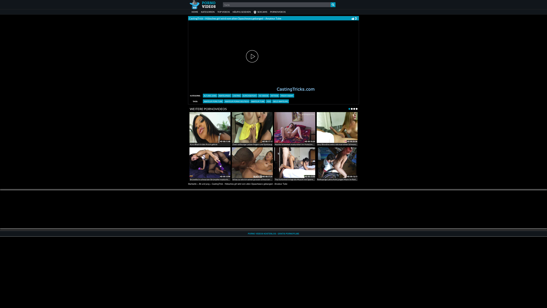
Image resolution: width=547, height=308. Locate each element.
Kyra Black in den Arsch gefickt (203, 144)
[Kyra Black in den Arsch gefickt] (209, 127)
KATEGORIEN (208, 12)
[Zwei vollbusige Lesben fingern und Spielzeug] (252, 127)
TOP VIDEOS (223, 12)
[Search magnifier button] (333, 4)
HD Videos (263, 95)
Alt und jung (210, 95)
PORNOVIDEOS (278, 12)
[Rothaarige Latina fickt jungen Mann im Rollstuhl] (337, 162)
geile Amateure (280, 101)
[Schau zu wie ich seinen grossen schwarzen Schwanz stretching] (252, 162)
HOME (195, 12)
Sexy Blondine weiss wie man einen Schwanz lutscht (340, 144)
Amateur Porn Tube (213, 101)
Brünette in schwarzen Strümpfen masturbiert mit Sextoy (215, 179)
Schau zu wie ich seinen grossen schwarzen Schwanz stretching (260, 179)
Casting (236, 95)
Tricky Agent (287, 95)
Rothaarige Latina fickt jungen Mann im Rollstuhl (338, 179)
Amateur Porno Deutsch (237, 101)
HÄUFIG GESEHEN (242, 12)
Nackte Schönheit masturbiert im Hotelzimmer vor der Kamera (302, 144)
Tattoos (274, 95)
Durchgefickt (249, 95)
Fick (269, 101)
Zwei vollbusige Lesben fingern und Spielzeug (252, 144)
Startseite (192, 183)
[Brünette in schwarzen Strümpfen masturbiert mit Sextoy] (209, 162)
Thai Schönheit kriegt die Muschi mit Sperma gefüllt (297, 179)
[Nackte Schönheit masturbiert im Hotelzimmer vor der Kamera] (294, 127)
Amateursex (224, 95)
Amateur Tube (257, 101)
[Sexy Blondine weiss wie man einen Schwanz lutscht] (337, 127)
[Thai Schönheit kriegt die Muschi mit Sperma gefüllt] (294, 162)
